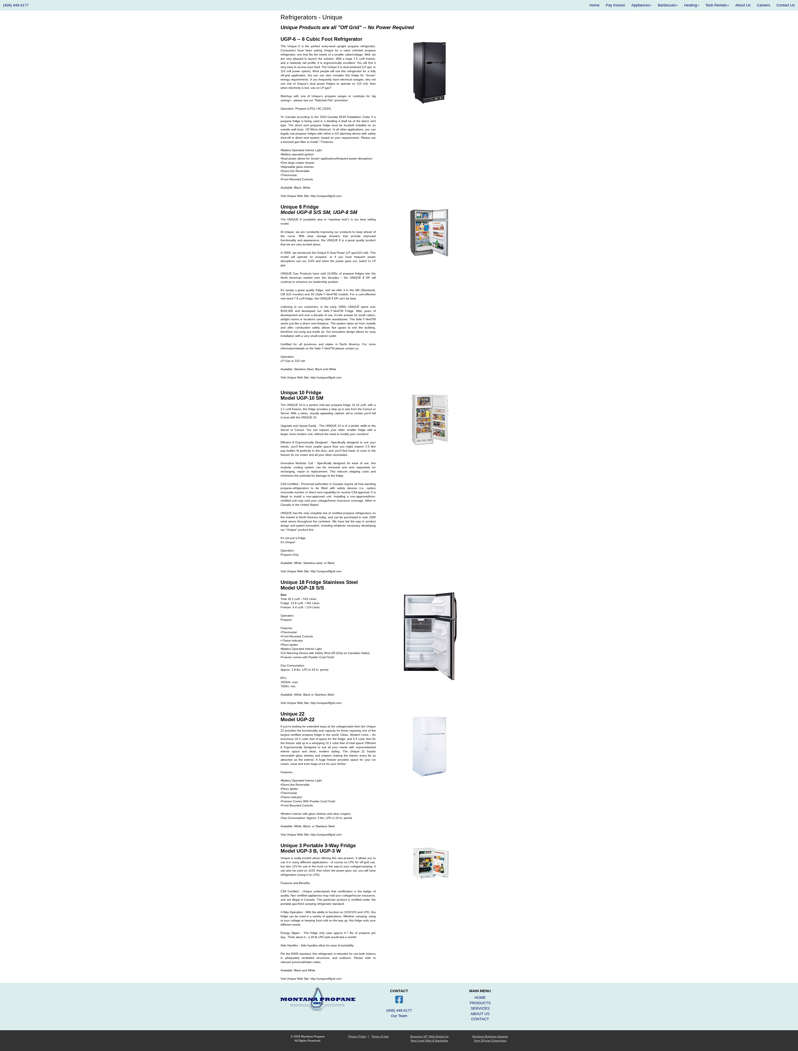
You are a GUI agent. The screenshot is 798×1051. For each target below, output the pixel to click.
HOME (480, 997)
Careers (763, 5)
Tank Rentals (716, 5)
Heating (690, 5)
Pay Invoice (615, 5)
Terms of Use (380, 1036)
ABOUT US (480, 1014)
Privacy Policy (357, 1036)
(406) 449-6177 (16, 5)
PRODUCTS (480, 1003)
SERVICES (480, 1008)
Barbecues (667, 5)
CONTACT (480, 1019)
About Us (743, 5)
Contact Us (785, 5)
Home (595, 5)
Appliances (640, 5)
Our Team (399, 1016)
